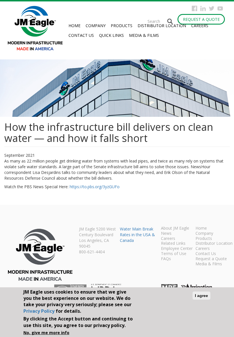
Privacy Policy (39, 311)
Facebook (194, 8)
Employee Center (177, 248)
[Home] (37, 28)
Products (121, 25)
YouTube (220, 8)
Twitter (211, 8)
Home (74, 25)
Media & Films (144, 35)
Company (96, 25)
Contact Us (81, 35)
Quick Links (111, 35)
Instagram (203, 8)
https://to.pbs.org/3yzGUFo (95, 186)
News (166, 233)
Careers (199, 25)
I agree (201, 295)
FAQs (166, 259)
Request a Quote (201, 19)
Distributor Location (162, 25)
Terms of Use (173, 254)
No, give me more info (46, 332)
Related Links (173, 243)
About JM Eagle (175, 228)
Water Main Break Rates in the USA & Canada (137, 234)
